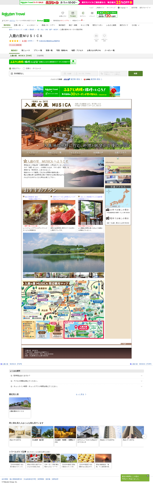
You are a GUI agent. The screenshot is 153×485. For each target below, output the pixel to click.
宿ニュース (26, 50)
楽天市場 (134, 7)
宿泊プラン (16, 68)
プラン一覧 (38, 50)
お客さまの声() (94, 50)
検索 (135, 73)
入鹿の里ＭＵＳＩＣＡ (26, 36)
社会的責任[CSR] (30, 479)
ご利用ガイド (100, 7)
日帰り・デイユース (33, 68)
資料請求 (55, 479)
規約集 (48, 479)
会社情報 (5, 479)
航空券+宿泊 (75, 79)
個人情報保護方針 (16, 479)
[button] (29, 398)
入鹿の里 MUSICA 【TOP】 (12, 364)
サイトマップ (111, 7)
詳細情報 (40, 56)
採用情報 (41, 479)
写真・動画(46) (62, 50)
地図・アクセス (77, 50)
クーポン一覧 (110, 50)
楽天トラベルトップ (15, 29)
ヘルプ (91, 7)
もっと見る (80, 394)
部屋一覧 (49, 50)
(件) (30, 41)
